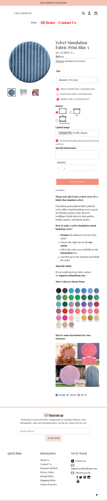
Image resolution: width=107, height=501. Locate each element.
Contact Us (45, 464)
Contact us (80, 460)
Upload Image (63, 127)
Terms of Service (48, 484)
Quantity (61, 162)
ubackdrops (23, 13)
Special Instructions (66, 147)
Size (58, 71)
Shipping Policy (48, 480)
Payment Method (48, 468)
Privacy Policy (47, 472)
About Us (44, 460)
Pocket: (59, 106)
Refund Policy (47, 476)
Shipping (60, 61)
